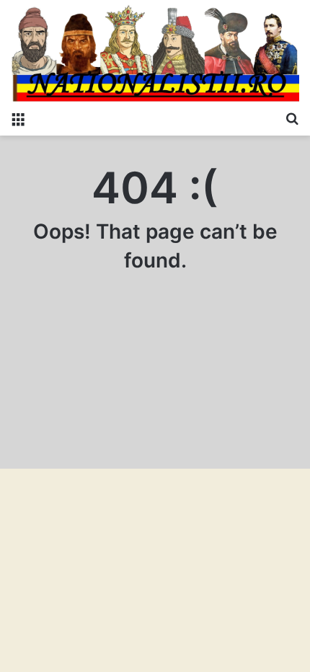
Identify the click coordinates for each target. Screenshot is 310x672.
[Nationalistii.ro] (155, 51)
